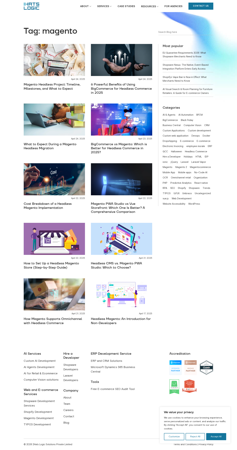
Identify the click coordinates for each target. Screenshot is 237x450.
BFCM (199, 114)
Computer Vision (192, 125)
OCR (165, 177)
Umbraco (187, 193)
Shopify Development (38, 412)
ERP (210, 146)
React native (201, 182)
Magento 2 (181, 167)
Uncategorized (203, 193)
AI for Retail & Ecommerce (41, 373)
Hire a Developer (172, 156)
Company (70, 390)
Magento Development (39, 418)
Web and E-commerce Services (41, 392)
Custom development (199, 130)
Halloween (176, 151)
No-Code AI (200, 172)
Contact (68, 416)
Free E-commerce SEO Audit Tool (113, 389)
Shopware (194, 188)
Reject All (195, 436)
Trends (206, 188)
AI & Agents (169, 114)
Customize (174, 436)
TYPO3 (167, 193)
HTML (199, 156)
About (84, 6)
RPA (165, 188)
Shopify (182, 188)
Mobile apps (184, 172)
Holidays (188, 156)
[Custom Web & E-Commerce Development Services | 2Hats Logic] (31, 6)
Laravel (184, 162)
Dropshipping (170, 141)
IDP (206, 156)
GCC (165, 151)
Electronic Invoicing (173, 146)
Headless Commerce (196, 151)
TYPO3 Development (37, 424)
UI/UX (176, 193)
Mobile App (169, 172)
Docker (206, 135)
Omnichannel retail (181, 177)
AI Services (32, 353)
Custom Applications (174, 130)
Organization (200, 177)
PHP (165, 182)
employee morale (195, 146)
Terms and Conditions (185, 444)
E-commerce (187, 141)
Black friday (187, 120)
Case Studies (126, 6)
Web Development (182, 198)
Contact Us (201, 6)
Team (66, 404)
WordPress (194, 203)
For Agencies (173, 6)
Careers (68, 410)
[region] (195, 425)
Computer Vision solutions (41, 379)
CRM (206, 125)
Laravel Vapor (198, 162)
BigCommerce (170, 120)
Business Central (172, 125)
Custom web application (175, 135)
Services (103, 6)
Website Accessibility (174, 203)
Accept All (216, 436)
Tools (95, 381)
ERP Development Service (111, 353)
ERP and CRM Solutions (106, 361)
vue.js (166, 198)
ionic (165, 162)
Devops (196, 135)
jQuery (174, 162)
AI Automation (185, 114)
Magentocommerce (200, 167)
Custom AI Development (40, 361)
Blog (66, 422)
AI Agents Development (39, 367)
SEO (172, 188)
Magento (167, 167)
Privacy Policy (206, 444)
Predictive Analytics (181, 182)
